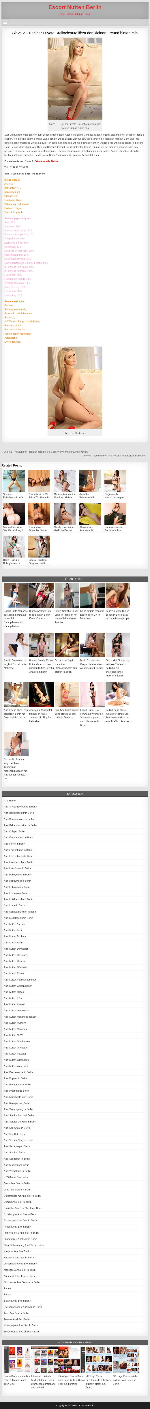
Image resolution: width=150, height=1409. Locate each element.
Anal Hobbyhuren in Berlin (17, 874)
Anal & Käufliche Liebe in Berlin (20, 806)
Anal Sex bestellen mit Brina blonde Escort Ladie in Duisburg (67, 714)
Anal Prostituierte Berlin (16, 1090)
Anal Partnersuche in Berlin (18, 1072)
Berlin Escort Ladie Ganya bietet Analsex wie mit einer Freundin (91, 664)
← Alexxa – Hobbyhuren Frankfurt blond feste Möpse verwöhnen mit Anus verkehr (44, 451)
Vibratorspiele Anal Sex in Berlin (21, 1325)
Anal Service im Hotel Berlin (19, 1115)
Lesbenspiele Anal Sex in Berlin (20, 1263)
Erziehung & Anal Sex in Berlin (20, 1214)
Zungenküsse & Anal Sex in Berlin (22, 1331)
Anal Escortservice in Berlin (18, 837)
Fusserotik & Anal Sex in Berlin (20, 1239)
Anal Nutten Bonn (13, 942)
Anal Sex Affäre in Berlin (17, 1128)
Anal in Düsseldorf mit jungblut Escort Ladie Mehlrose (15, 664)
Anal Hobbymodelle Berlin (17, 880)
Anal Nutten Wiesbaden (16, 1060)
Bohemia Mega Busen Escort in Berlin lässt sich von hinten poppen (118, 615)
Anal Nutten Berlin (13, 930)
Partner (8, 1288)
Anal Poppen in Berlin (15, 1078)
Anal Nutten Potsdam (15, 1053)
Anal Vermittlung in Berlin (17, 1171)
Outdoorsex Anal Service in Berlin (22, 1282)
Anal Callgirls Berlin (14, 831)
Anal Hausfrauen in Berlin (17, 868)
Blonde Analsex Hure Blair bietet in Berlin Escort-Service (40, 615)
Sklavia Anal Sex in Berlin (17, 1300)
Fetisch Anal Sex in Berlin (17, 1226)
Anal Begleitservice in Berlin (19, 819)
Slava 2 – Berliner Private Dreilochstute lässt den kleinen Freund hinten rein (75, 33)
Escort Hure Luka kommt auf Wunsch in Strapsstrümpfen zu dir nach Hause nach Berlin (92, 718)
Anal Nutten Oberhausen (17, 1041)
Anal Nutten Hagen (14, 992)
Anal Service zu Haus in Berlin (20, 1121)
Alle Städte (10, 800)
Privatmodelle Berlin (46, 161)
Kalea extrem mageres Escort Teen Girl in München (92, 615)
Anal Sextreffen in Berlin (17, 1158)
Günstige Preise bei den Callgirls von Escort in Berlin (125, 1380)
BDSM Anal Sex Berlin (16, 1177)
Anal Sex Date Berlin (15, 1134)
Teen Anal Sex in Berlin (16, 1313)
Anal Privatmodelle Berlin (17, 1084)
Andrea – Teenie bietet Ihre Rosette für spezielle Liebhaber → (116, 455)
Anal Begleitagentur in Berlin (19, 812)
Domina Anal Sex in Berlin (17, 1202)
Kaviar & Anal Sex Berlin (17, 1251)
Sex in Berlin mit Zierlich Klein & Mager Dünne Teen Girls (17, 1380)
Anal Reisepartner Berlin (16, 1103)
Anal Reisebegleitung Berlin (18, 1097)
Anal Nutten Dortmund (15, 955)
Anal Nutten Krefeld (14, 1004)
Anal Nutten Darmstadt (16, 948)
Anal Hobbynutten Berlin (16, 887)
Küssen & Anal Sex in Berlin (19, 1257)
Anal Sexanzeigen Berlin (17, 1146)
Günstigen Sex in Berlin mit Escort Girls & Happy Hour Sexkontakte (71, 1380)
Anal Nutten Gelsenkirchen (18, 986)
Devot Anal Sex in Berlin (17, 1183)
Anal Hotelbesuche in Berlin (18, 899)
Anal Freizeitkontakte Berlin (18, 856)
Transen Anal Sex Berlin (16, 1319)
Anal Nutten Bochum (15, 936)
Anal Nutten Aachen (14, 924)
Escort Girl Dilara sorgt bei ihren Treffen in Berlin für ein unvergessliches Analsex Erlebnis (118, 668)
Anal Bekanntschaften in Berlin (20, 825)
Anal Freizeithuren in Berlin (18, 850)
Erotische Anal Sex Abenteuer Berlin (23, 1208)
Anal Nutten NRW (13, 1035)
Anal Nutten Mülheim (15, 1022)
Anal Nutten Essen (14, 973)
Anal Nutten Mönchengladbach (20, 1016)
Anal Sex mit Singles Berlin (18, 1140)
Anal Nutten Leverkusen (16, 1010)
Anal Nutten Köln (13, 998)
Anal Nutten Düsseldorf (16, 967)
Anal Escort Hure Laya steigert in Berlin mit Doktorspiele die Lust (16, 714)
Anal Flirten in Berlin (14, 843)
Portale (7, 1294)
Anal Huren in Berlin (14, 905)
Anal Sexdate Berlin (14, 1152)
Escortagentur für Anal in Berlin (20, 1220)
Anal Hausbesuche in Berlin (18, 862)
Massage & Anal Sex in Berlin (19, 1269)
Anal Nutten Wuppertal (16, 1066)
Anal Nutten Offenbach (16, 1047)
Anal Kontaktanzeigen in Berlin (20, 911)
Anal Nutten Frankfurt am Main (20, 979)
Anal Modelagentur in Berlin (18, 918)
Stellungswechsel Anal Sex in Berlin (23, 1307)
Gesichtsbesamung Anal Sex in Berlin (24, 1245)
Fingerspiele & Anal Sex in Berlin (21, 1232)
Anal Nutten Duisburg (15, 961)
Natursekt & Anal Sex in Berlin (20, 1276)
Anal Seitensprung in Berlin (18, 1109)
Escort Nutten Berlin (75, 7)
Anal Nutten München (15, 1029)
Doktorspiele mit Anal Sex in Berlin (22, 1195)
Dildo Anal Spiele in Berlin (17, 1189)
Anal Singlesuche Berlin (16, 1165)
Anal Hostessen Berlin (15, 893)
